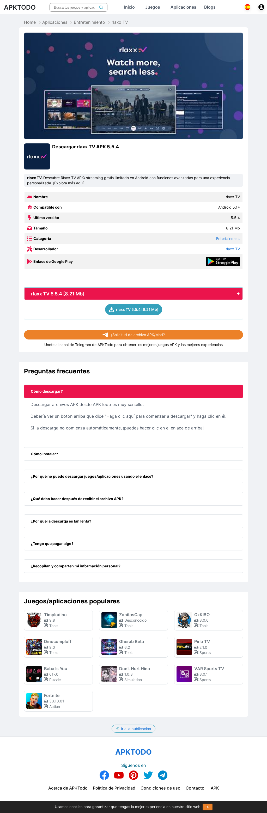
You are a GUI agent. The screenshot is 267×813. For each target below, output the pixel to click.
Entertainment (228, 238)
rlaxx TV (233, 249)
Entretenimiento (89, 22)
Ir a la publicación (135, 728)
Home (30, 22)
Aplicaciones (54, 22)
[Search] (101, 7)
